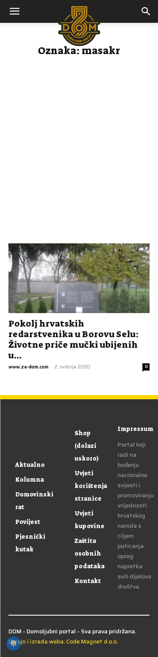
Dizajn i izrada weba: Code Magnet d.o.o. (63, 641)
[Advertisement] (79, 153)
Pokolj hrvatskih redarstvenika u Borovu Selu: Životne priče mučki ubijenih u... (73, 339)
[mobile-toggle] (14, 11)
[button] (146, 11)
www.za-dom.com (28, 367)
